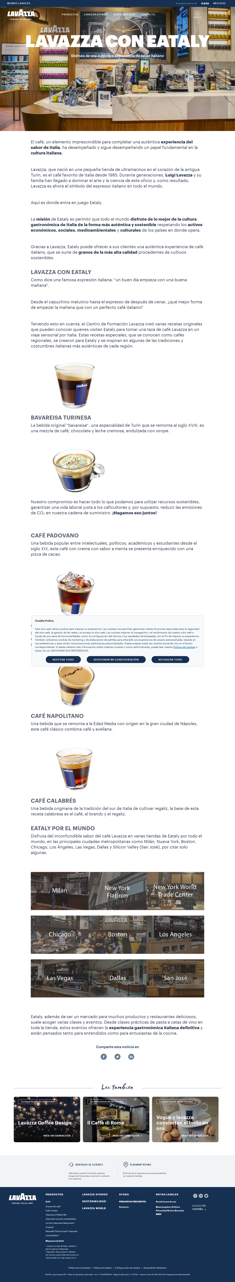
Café (48, 1202)
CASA (205, 3)
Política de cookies (103, 1268)
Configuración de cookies (127, 1268)
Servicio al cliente (89, 1164)
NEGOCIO (219, 3)
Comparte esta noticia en (117, 1047)
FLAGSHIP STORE (140, 1164)
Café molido (51, 1211)
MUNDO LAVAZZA (18, 3)
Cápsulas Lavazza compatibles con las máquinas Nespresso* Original (61, 1223)
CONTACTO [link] (148, 14)
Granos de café (53, 1206)
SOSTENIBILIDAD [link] (124, 14)
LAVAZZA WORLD (94, 1208)
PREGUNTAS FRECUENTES (132, 1202)
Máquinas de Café (55, 1241)
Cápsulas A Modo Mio (56, 1215)
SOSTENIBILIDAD (94, 1201)
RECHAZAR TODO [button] (170, 659)
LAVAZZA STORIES (95, 1194)
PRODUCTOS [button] (70, 14)
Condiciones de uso (166, 1202)
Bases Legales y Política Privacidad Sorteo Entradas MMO (170, 1210)
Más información (57, 1135)
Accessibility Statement (154, 1268)
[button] (197, 15)
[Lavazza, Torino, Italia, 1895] (21, 14)
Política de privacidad (79, 1268)
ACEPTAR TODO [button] (63, 659)
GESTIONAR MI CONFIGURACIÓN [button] (116, 659)
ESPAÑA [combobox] (198, 1209)
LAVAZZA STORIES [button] (96, 14)
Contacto (124, 1207)
